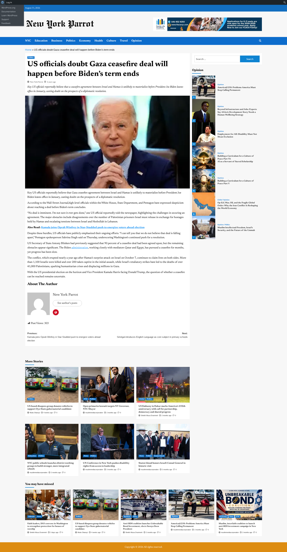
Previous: (64, 337)
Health (98, 41)
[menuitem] (2, 2)
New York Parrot (36, 82)
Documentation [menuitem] (8, 11)
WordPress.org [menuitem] (8, 7)
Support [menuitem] (5, 19)
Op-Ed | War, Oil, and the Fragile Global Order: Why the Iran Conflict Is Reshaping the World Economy (237, 205)
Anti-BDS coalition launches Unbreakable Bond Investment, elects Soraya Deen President (143, 526)
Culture (111, 41)
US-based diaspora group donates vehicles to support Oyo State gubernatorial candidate (95, 526)
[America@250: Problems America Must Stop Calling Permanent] (203, 87)
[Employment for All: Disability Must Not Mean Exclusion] (203, 134)
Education (41, 41)
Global (141, 399)
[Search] (260, 40)
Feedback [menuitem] (5, 23)
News (86, 456)
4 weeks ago (48, 413)
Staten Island (159, 456)
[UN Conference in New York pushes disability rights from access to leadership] (107, 441)
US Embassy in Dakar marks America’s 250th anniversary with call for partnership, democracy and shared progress (162, 409)
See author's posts (67, 303)
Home (28, 50)
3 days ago (54, 532)
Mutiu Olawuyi (35, 413)
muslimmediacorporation (94, 413)
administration (79, 247)
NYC (28, 41)
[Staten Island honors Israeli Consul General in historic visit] (163, 441)
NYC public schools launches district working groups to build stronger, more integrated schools (50, 466)
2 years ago (51, 82)
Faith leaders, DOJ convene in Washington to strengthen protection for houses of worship (47, 526)
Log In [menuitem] (9, 2)
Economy (85, 41)
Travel (124, 41)
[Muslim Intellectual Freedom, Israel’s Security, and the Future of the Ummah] (203, 227)
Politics (70, 41)
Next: (152, 335)
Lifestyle (31, 516)
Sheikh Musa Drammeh (149, 415)
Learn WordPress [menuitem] (9, 15)
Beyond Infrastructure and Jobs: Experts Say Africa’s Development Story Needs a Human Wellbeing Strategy (237, 112)
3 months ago (111, 469)
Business (56, 41)
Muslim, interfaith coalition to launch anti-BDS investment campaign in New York (237, 526)
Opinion (136, 41)
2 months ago (111, 413)
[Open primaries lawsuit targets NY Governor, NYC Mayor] (107, 385)
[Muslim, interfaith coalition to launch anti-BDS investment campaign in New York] (239, 505)
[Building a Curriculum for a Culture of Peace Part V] (203, 180)
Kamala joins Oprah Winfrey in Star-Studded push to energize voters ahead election (93, 227)
